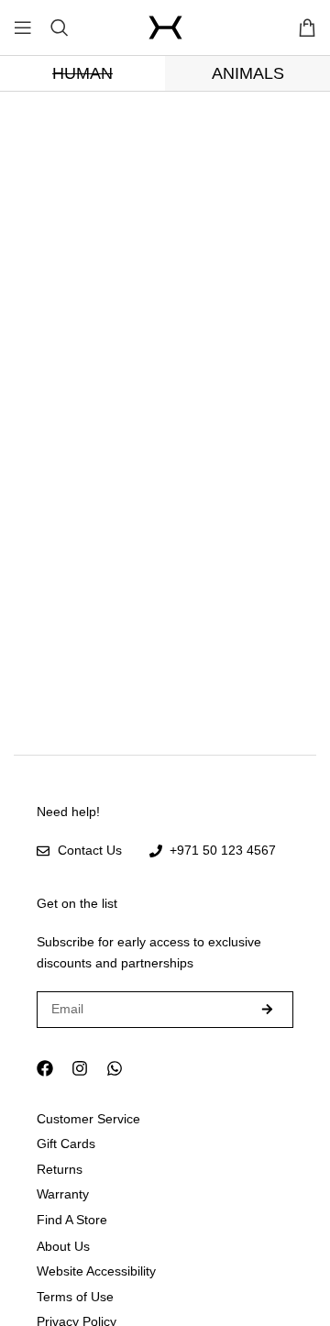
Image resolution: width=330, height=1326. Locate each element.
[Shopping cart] (307, 27)
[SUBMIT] (267, 1009)
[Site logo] (165, 27)
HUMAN (82, 73)
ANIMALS (248, 73)
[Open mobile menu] (23, 27)
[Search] (59, 27)
